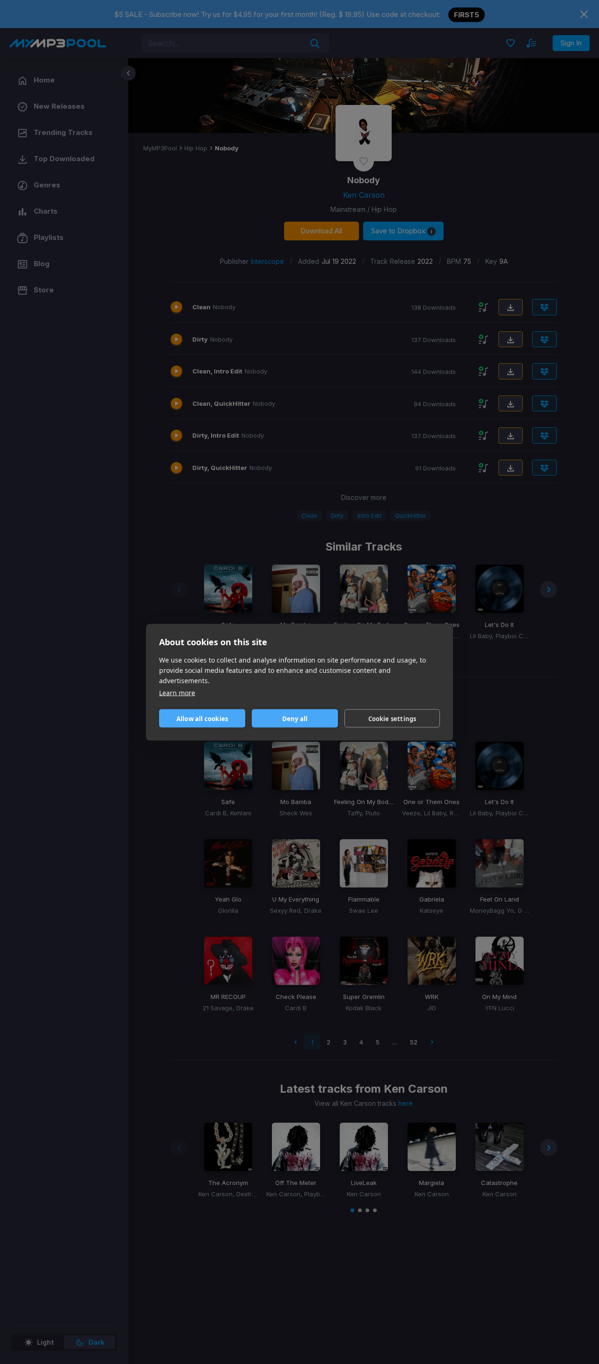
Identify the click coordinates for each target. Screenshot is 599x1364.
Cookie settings (392, 718)
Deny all (295, 718)
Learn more (177, 692)
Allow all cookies (202, 718)
